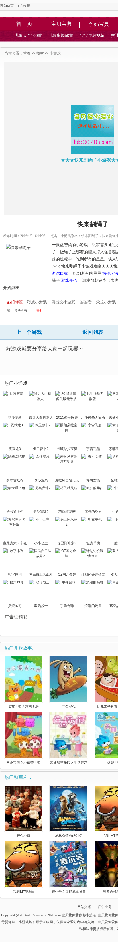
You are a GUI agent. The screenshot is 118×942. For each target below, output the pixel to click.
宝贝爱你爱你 (72, 915)
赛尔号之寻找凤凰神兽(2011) (69, 891)
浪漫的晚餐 (93, 606)
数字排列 (15, 575)
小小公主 (41, 543)
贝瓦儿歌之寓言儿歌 (23, 706)
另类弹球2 (41, 512)
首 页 (24, 24)
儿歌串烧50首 (61, 35)
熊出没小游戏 (63, 302)
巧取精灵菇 (67, 512)
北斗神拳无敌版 (93, 417)
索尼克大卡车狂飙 (15, 543)
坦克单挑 (93, 543)
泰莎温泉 (41, 480)
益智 (40, 53)
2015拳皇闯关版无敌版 (67, 418)
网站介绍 (84, 907)
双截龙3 (15, 449)
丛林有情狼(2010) (68, 835)
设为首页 (7, 6)
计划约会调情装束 (93, 575)
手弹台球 (67, 606)
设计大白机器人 (41, 417)
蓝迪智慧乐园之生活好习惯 (69, 762)
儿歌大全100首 (28, 35)
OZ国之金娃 (67, 575)
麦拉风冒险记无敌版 (67, 480)
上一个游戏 (29, 332)
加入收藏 (23, 6)
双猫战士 (41, 606)
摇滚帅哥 (15, 606)
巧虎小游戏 (37, 302)
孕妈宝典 (98, 24)
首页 (27, 53)
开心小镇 (23, 835)
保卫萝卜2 (41, 449)
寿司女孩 (93, 480)
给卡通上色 (14, 512)
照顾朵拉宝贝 (67, 449)
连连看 (86, 302)
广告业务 (105, 907)
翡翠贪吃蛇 (14, 480)
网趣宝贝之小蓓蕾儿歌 (23, 762)
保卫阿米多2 (66, 543)
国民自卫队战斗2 (41, 575)
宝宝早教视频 (92, 35)
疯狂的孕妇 (93, 512)
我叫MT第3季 (23, 891)
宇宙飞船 (93, 449)
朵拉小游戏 (106, 302)
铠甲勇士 (23, 310)
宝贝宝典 (61, 24)
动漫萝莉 (15, 417)
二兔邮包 (69, 706)
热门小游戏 (16, 383)
